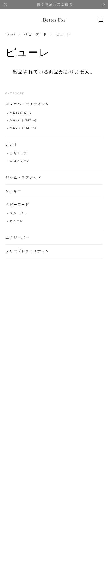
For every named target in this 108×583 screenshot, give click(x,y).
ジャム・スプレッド (23, 177)
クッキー (13, 191)
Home (10, 34)
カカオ (11, 144)
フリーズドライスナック (27, 251)
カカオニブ (18, 153)
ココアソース (20, 161)
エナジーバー (17, 237)
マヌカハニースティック (27, 104)
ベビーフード (35, 34)
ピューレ (17, 221)
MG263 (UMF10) (23, 120)
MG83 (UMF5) (21, 113)
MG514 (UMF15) (23, 128)
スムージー (18, 214)
